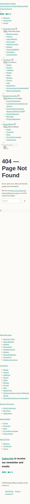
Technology (10, 52)
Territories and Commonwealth (17, 88)
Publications (7, 413)
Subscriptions (8, 434)
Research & (7, 404)
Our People (7, 20)
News (8, 135)
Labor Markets (11, 39)
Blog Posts (10, 117)
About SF (5, 439)
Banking (9, 47)
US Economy (10, 42)
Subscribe (8, 458)
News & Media (8, 124)
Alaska (8, 65)
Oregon (9, 80)
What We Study (9, 29)
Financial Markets (12, 49)
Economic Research (13, 101)
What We (6, 335)
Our (4, 366)
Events (8, 129)
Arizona (9, 67)
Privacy (18, 491)
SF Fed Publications (13, 119)
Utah (8, 83)
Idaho (8, 75)
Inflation (9, 37)
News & (5, 419)
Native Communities (13, 91)
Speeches (10, 132)
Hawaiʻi (9, 73)
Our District (7, 60)
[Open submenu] (16, 29)
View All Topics (11, 55)
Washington (10, 86)
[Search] (25, 201)
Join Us (5, 23)
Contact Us (9, 494)
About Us (6, 18)
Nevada (9, 78)
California (9, 70)
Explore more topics (10, 360)
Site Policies (9, 491)
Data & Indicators (12, 114)
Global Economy (12, 44)
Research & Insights (10, 96)
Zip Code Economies (13, 137)
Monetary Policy (12, 34)
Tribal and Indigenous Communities (15, 398)
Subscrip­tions (11, 140)
